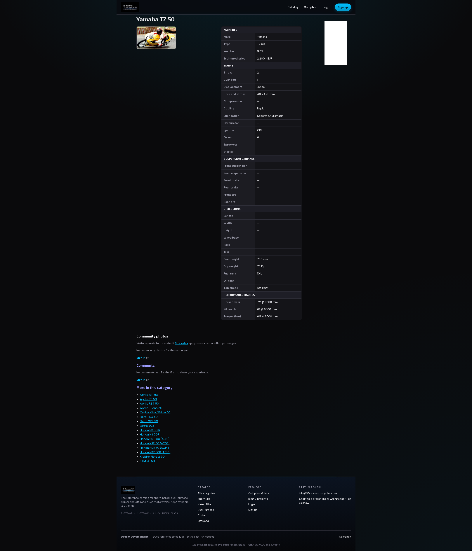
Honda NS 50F (149, 434)
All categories (206, 493)
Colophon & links (258, 493)
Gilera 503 (147, 426)
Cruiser (202, 515)
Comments (145, 365)
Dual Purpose (206, 510)
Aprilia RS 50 (148, 399)
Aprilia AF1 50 (149, 395)
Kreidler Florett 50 (152, 457)
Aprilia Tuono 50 (151, 408)
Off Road (203, 521)
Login (326, 7)
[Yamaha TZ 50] (156, 37)
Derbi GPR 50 (149, 421)
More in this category (154, 387)
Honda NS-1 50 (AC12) (154, 439)
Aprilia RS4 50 (149, 403)
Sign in (140, 358)
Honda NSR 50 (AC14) (154, 448)
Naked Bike (204, 504)
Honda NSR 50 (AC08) (154, 443)
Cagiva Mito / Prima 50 (155, 412)
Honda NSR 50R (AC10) (155, 452)
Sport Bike (204, 499)
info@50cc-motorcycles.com (318, 493)
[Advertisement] (335, 43)
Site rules (181, 343)
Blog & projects (258, 499)
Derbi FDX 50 (149, 417)
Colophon (310, 7)
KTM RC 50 (147, 461)
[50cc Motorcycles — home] (130, 7)
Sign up (343, 7)
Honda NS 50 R (150, 430)
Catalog (292, 7)
